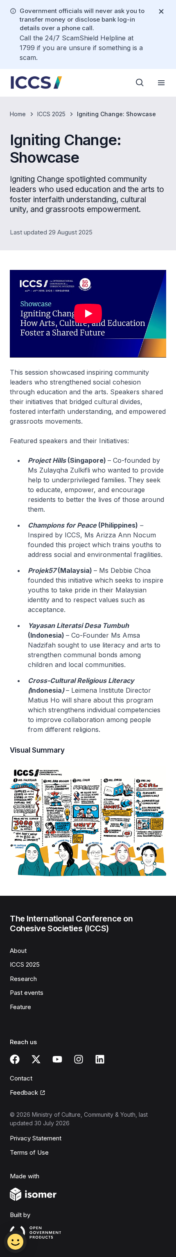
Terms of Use (29, 1152)
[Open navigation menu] (161, 83)
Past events (26, 992)
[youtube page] (57, 1059)
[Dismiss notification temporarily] (161, 11)
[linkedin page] (100, 1059)
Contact (21, 1078)
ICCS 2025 (51, 113)
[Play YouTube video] (88, 314)
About (18, 950)
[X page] (36, 1059)
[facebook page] (15, 1059)
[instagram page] (78, 1059)
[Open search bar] (140, 83)
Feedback (24, 1092)
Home (18, 113)
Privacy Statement (35, 1138)
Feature (20, 1007)
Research (23, 979)
